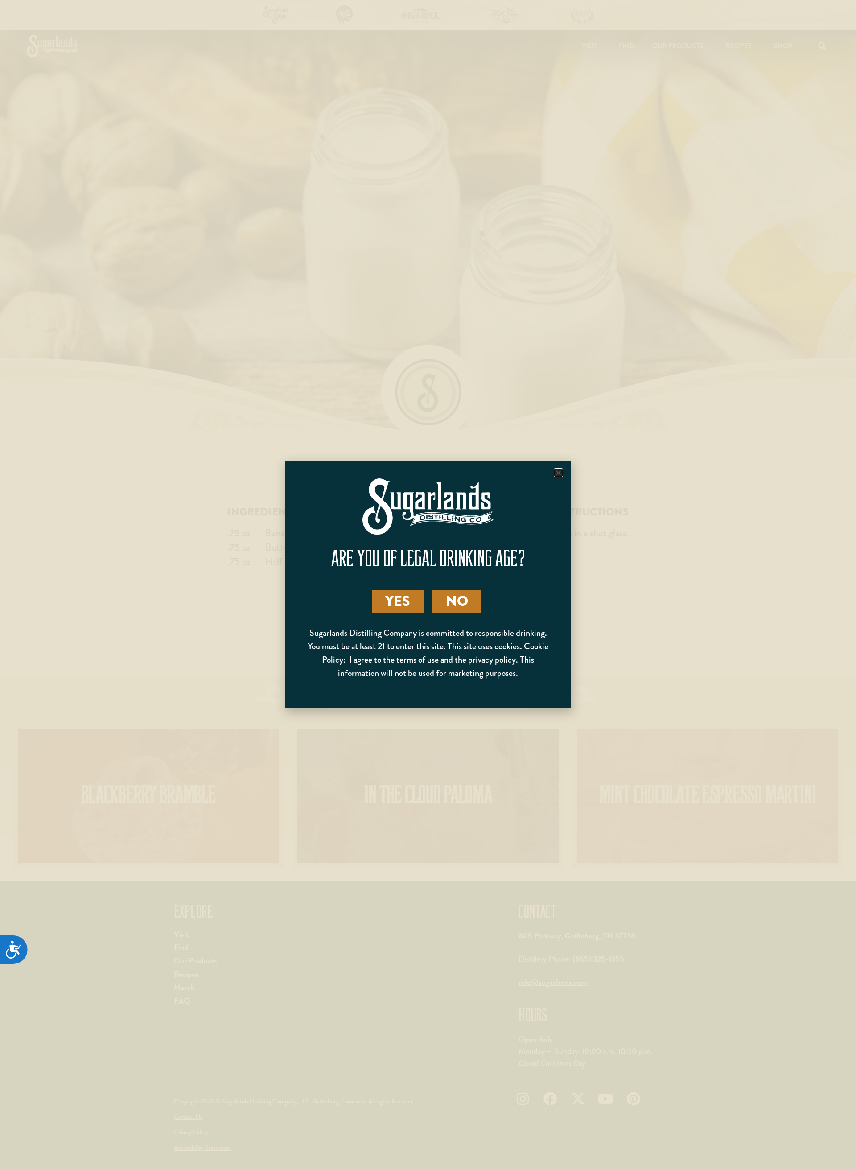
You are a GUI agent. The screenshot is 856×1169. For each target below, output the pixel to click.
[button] (558, 472)
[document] (428, 584)
